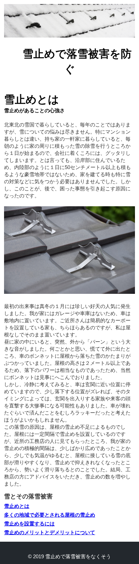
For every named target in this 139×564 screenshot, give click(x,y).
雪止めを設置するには (29, 523)
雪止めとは (16, 506)
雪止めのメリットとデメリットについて (49, 532)
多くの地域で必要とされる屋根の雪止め (49, 515)
